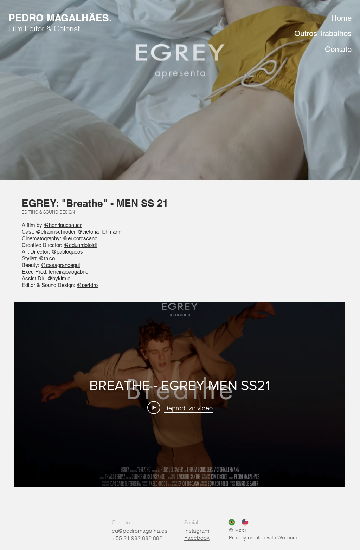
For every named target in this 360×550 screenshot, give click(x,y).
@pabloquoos (67, 252)
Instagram (196, 530)
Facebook (197, 537)
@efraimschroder (56, 232)
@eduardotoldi (80, 245)
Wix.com (287, 537)
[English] (243, 522)
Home (341, 18)
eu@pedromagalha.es (139, 530)
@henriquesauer (63, 225)
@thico (47, 258)
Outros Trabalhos (323, 33)
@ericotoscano (80, 238)
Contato (338, 49)
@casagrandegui (60, 265)
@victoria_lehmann (99, 232)
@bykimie (58, 278)
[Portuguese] (229, 522)
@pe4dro (87, 285)
